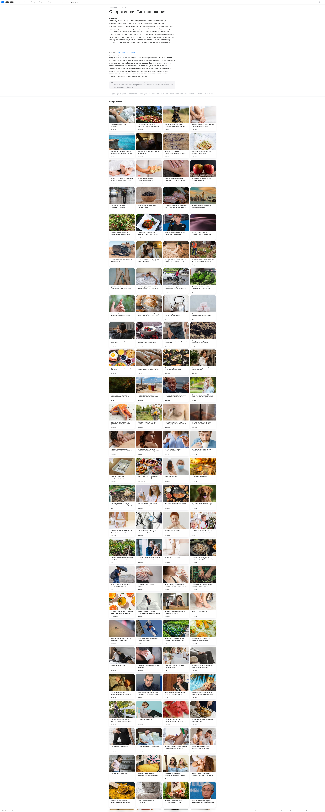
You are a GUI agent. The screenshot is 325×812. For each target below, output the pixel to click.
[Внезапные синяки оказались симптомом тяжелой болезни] (176, 173)
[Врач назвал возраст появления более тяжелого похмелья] (176, 389)
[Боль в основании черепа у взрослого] (122, 335)
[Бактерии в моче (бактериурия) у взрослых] (149, 659)
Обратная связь (285, 810)
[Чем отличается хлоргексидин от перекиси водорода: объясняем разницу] (149, 497)
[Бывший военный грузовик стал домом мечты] (122, 254)
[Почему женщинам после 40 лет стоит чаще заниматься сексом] (203, 686)
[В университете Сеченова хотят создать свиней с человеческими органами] (149, 362)
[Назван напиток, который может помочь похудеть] (203, 362)
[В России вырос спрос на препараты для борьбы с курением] (176, 443)
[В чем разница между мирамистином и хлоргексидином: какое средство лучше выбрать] (176, 470)
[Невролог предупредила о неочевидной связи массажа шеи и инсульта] (122, 443)
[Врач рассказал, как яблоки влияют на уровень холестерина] (149, 118)
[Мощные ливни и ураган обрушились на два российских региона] (176, 281)
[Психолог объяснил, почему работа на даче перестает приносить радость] (149, 416)
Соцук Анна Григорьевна (126, 52)
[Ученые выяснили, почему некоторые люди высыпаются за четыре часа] (149, 605)
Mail (3, 810)
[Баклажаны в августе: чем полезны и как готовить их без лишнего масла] (149, 227)
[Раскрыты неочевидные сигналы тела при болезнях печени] (203, 118)
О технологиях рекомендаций (297, 810)
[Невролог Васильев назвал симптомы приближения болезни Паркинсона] (122, 713)
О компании (8, 810)
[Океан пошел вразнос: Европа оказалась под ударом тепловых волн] (122, 145)
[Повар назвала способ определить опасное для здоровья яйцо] (149, 173)
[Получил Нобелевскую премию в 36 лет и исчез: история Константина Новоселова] (176, 686)
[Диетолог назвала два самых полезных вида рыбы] (203, 145)
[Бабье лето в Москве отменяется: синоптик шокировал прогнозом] (122, 200)
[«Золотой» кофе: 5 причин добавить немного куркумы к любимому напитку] (122, 795)
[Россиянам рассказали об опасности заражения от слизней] (203, 470)
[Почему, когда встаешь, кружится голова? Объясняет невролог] (203, 227)
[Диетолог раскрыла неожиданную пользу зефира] (203, 308)
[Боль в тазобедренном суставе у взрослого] (176, 335)
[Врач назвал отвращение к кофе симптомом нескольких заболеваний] (203, 443)
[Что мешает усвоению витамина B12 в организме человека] (176, 362)
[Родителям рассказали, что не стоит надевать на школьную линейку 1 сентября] (203, 524)
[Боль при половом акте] (122, 659)
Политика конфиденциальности (314, 810)
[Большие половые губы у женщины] (122, 118)
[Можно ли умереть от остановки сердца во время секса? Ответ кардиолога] (122, 173)
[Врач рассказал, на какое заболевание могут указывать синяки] (122, 281)
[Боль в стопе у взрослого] (203, 605)
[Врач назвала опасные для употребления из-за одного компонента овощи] (203, 281)
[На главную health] (9, 2)
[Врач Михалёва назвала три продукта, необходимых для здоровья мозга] (122, 416)
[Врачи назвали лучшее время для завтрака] (122, 362)
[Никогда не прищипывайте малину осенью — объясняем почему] (122, 227)
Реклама (14, 810)
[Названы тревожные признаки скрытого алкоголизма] (176, 605)
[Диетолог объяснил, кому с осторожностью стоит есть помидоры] (176, 795)
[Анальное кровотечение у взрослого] (149, 795)
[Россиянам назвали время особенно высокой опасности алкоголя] (149, 389)
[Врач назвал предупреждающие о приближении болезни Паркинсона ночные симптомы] (203, 659)
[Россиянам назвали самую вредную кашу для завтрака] (149, 335)
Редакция (257, 810)
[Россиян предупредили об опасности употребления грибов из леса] (203, 551)
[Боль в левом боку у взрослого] (149, 741)
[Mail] (2, 2)
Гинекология (122, 7)
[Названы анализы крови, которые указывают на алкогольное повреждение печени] (176, 741)
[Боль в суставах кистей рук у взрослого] (149, 578)
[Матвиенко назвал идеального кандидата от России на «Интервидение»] (176, 227)
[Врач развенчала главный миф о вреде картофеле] (203, 713)
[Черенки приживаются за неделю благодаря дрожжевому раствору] (122, 551)
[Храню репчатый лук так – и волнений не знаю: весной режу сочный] (122, 497)
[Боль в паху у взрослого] (149, 713)
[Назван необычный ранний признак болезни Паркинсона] (122, 308)
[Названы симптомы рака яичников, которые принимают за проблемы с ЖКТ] (149, 768)
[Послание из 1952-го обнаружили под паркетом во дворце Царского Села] (176, 145)
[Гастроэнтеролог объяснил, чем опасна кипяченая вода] (176, 308)
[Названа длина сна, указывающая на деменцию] (149, 145)
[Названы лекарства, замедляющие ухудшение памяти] (122, 470)
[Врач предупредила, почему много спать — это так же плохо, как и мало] (149, 281)
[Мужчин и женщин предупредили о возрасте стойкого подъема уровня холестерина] (149, 551)
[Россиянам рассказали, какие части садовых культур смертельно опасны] (203, 578)
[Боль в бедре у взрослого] (122, 741)
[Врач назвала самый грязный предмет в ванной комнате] (203, 416)
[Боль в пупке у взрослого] (122, 768)
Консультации (113, 7)
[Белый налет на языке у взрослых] (176, 524)
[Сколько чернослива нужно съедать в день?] (149, 200)
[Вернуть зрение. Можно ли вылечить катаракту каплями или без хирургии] (203, 768)
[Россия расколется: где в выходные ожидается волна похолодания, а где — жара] (176, 118)
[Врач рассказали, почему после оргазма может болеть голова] (176, 254)
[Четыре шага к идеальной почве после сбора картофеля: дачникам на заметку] (203, 335)
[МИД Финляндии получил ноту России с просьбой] (149, 632)
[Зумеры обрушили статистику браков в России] (176, 659)
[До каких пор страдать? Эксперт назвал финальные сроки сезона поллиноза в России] (203, 389)
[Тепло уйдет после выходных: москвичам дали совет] (122, 578)
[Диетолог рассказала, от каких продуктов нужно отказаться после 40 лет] (176, 497)
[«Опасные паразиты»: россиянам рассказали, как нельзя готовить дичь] (176, 200)
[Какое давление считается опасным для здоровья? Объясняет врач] (149, 524)
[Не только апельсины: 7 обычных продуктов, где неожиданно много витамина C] (122, 605)
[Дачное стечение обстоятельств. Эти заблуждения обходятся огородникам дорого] (203, 254)
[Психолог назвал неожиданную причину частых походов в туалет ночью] (122, 524)
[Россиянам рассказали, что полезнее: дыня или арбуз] (203, 632)
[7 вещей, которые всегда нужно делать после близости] (149, 254)
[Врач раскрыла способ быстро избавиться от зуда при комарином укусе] (122, 632)
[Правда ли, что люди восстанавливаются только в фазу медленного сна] (122, 686)
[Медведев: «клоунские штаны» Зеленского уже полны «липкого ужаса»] (149, 686)
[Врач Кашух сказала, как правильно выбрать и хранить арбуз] (176, 713)
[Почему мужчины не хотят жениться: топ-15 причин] (203, 741)
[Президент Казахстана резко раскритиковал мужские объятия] (203, 795)
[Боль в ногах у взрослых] (176, 551)
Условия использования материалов (271, 810)
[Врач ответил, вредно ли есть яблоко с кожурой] (203, 173)
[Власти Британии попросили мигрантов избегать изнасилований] (203, 200)
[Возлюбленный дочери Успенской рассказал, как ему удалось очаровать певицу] (176, 768)
